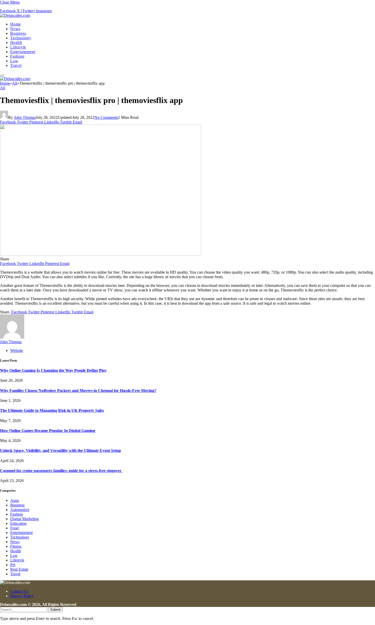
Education (18, 523)
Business (18, 33)
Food (14, 528)
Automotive (19, 509)
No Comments (106, 117)
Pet (12, 565)
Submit (55, 609)
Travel (16, 65)
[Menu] (2, 75)
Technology (20, 38)
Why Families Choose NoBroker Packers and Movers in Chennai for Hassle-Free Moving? (78, 390)
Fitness (15, 546)
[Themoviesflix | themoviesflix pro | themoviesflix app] (100, 254)
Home (15, 24)
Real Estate (19, 569)
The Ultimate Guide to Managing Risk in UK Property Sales (52, 410)
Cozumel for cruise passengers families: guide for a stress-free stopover (61, 470)
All (2, 88)
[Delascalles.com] (15, 15)
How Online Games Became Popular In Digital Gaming (47, 430)
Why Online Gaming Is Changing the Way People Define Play (53, 370)
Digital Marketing (24, 519)
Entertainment (22, 51)
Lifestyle (18, 47)
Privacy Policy (22, 596)
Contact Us (19, 591)
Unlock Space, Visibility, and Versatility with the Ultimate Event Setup (60, 450)
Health (16, 42)
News (15, 29)
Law (14, 61)
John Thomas (25, 117)
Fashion (17, 56)
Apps (14, 500)
